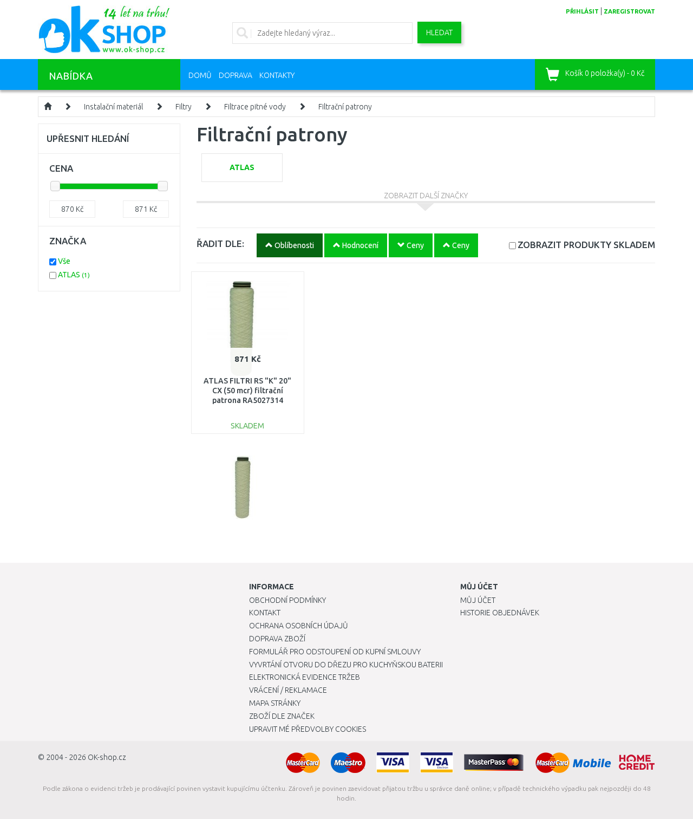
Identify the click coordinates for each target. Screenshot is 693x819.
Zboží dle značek (282, 716)
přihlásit (582, 11)
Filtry (183, 106)
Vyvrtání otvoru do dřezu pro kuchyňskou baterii (346, 664)
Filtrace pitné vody (255, 106)
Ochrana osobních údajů (298, 625)
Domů (200, 75)
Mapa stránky (274, 703)
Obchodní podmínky (287, 600)
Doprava (235, 75)
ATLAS (74, 274)
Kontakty (277, 75)
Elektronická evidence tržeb (304, 677)
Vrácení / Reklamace (288, 690)
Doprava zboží (277, 638)
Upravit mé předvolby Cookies (307, 729)
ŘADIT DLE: (220, 243)
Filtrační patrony (345, 106)
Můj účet (477, 600)
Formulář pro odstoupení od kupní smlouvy (335, 651)
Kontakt (264, 612)
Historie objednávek (499, 612)
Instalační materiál (113, 106)
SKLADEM (586, 244)
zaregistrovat (629, 11)
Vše (64, 261)
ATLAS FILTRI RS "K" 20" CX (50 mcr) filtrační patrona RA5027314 (247, 390)
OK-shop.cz (107, 757)
